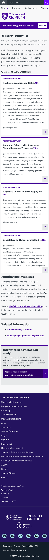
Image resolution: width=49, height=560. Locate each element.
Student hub (6, 444)
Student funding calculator (19, 329)
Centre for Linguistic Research (18, 25)
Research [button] (16, 8)
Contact (4, 477)
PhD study (5, 410)
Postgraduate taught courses (14, 406)
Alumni (4, 464)
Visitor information (9, 431)
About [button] (43, 8)
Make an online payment (12, 448)
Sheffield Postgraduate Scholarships (25, 306)
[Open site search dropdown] (46, 2)
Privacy (17, 546)
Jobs (3, 423)
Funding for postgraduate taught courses (25, 335)
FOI (36, 546)
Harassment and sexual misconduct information (22, 456)
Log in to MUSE (15, 2)
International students (11, 418)
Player (4, 435)
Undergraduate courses (11, 402)
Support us (6, 427)
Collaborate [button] (30, 8)
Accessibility (27, 546)
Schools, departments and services (16, 460)
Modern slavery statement (14, 550)
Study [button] (3, 8)
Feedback (7, 546)
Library (4, 469)
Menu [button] (41, 25)
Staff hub (5, 439)
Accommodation (8, 414)
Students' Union (8, 473)
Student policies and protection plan (17, 452)
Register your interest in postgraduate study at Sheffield (19, 374)
